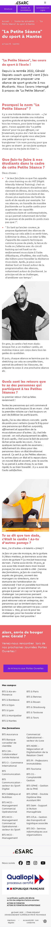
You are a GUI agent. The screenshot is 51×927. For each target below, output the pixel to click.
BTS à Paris (33, 691)
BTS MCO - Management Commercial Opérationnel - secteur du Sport (11, 823)
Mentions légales (11, 921)
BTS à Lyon (8, 710)
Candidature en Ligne (42, 9)
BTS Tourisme (34, 768)
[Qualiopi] (25, 887)
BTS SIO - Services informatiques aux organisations (37, 831)
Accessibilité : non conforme (31, 921)
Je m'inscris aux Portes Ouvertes (25, 668)
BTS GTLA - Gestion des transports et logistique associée (37, 820)
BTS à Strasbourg (36, 707)
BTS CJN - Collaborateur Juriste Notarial (10, 754)
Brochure (8, 9)
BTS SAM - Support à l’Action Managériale (37, 808)
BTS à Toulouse (35, 712)
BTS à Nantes (9, 720)
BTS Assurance (10, 734)
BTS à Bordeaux (10, 699)
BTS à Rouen (33, 702)
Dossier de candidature (25, 9)
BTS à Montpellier (12, 715)
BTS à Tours (33, 717)
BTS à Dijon (8, 705)
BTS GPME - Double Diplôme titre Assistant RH (37, 797)
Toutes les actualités (24, 21)
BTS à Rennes (34, 696)
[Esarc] (22, 2)
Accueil (5, 21)
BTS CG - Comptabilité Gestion (34, 777)
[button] (45, 921)
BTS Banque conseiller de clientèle (9, 742)
